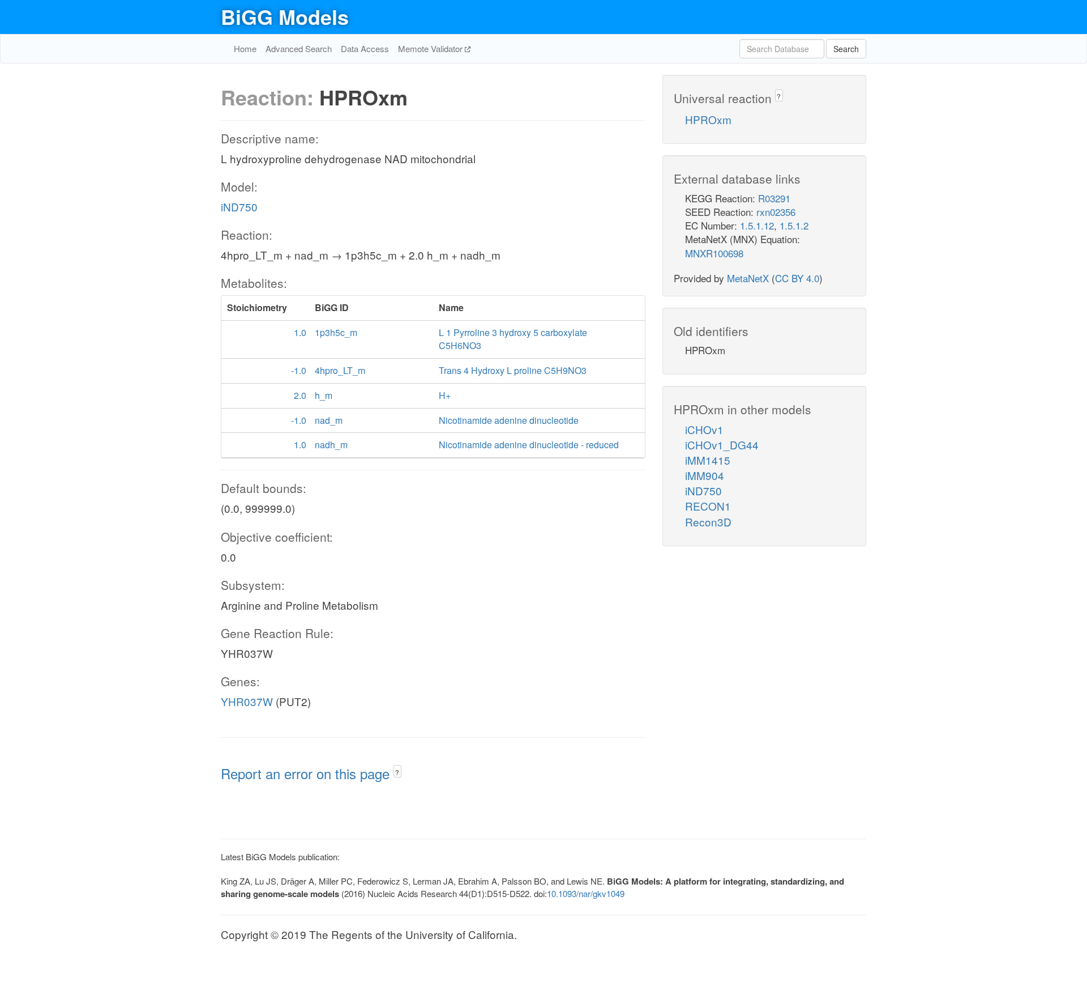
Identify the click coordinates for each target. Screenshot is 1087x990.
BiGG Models (285, 16)
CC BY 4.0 (797, 278)
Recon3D (708, 521)
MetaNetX (748, 278)
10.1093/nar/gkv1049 (585, 893)
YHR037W (247, 701)
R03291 (774, 198)
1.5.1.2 (794, 225)
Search (846, 48)
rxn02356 (775, 212)
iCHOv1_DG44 (722, 444)
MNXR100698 (714, 253)
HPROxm (708, 119)
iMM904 (704, 475)
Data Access (365, 48)
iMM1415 (707, 460)
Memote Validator (431, 48)
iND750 (239, 206)
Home (245, 48)
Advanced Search (299, 48)
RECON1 (708, 505)
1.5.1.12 (757, 225)
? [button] (397, 772)
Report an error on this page (307, 773)
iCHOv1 (704, 429)
